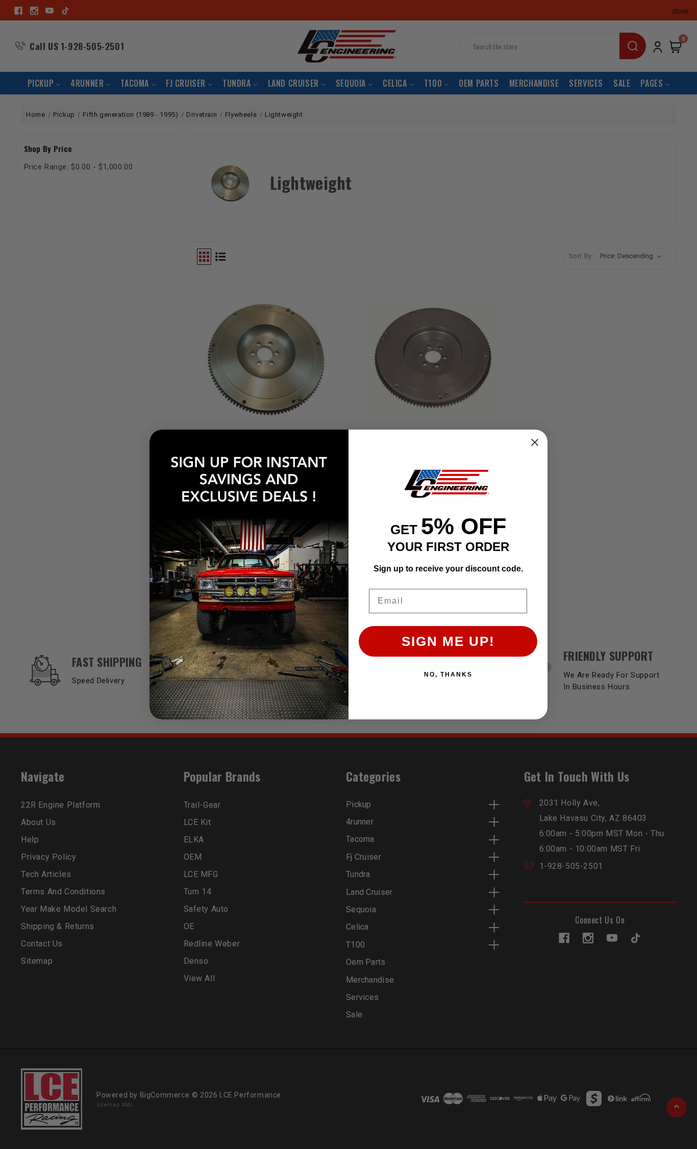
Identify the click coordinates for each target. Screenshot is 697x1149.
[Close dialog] (534, 442)
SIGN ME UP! (448, 641)
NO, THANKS (448, 674)
